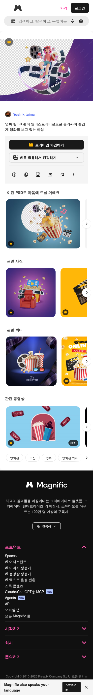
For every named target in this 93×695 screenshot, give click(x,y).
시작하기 (13, 628)
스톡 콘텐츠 (14, 585)
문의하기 (13, 656)
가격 (63, 7)
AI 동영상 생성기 (18, 573)
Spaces (11, 555)
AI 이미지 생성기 (18, 567)
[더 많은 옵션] (74, 175)
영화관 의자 (70, 458)
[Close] (86, 687)
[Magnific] (46, 486)
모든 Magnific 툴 (18, 615)
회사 (9, 642)
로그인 (80, 7)
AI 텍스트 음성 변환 (20, 579)
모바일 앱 (12, 609)
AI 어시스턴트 (16, 561)
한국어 (46, 526)
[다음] (86, 223)
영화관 (14, 458)
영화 (49, 458)
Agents (14, 597)
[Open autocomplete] (11, 21)
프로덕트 (13, 547)
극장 (32, 458)
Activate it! (70, 687)
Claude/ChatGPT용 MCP (28, 591)
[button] (46, 526)
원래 (28, 42)
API (7, 603)
